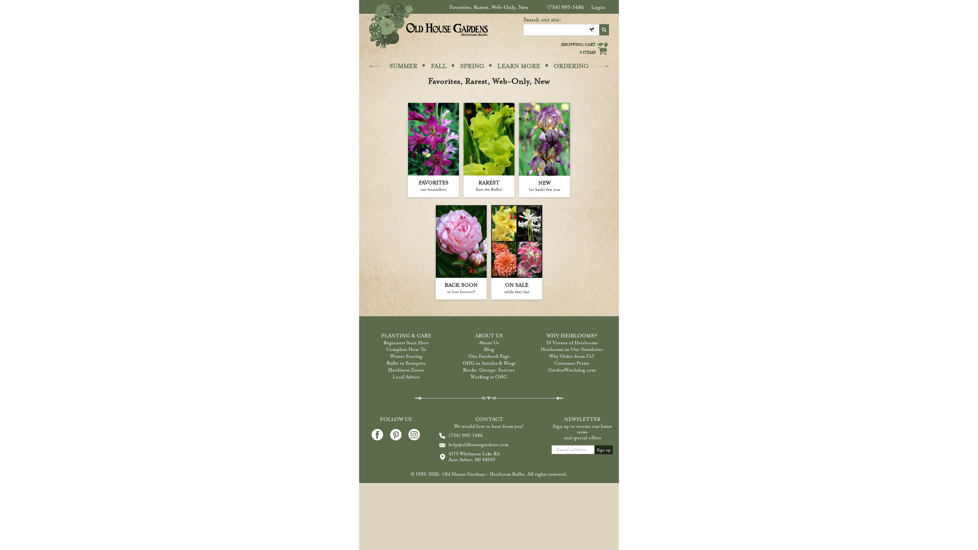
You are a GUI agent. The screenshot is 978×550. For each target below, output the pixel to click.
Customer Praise (571, 363)
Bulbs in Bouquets (406, 363)
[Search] (604, 29)
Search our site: (542, 19)
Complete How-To (406, 349)
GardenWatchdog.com (572, 370)
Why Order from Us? (571, 356)
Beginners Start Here (406, 343)
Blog (489, 349)
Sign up (603, 449)
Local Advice (406, 377)
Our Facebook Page (489, 356)
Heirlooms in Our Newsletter (572, 349)
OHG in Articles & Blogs (489, 363)
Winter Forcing (406, 356)
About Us (489, 343)
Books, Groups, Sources (489, 370)
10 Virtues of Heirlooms (571, 343)
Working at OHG (489, 377)
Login (598, 7)
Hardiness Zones (406, 370)
